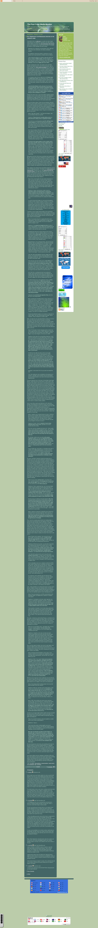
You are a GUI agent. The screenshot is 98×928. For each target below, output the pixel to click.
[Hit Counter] (66, 128)
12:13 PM (30, 800)
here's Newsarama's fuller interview (47, 43)
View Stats (65, 224)
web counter (61, 249)
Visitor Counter (66, 267)
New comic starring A (62, 120)
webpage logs (49, 916)
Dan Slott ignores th (62, 113)
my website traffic (65, 209)
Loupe (2, 925)
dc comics (32, 763)
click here (60, 288)
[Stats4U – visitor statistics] (64, 306)
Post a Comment (31, 871)
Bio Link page (61, 124)
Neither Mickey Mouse (63, 118)
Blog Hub (60, 125)
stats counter (61, 153)
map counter (61, 164)
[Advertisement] (49, 9)
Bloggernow (61, 126)
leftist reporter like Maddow (41, 67)
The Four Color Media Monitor (39, 24)
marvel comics (51, 763)
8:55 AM (30, 772)
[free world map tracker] (65, 161)
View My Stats (67, 129)
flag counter (61, 154)
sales (35, 764)
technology (39, 764)
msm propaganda (30, 764)
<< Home (28, 874)
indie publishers (38, 763)
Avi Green (65, 37)
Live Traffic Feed (66, 93)
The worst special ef (62, 111)
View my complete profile (65, 57)
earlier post (38, 41)
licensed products (44, 763)
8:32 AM (38, 766)
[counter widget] (65, 257)
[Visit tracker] (65, 265)
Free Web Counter (62, 292)
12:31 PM (30, 845)
